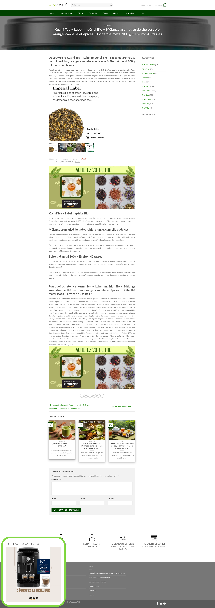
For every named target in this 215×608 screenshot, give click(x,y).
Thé (79, 13)
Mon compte (94, 586)
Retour (91, 595)
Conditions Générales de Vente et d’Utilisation (107, 573)
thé (61, 159)
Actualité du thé (148, 65)
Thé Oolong (146, 99)
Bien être (145, 69)
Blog (143, 13)
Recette (145, 78)
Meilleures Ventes (67, 13)
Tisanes (105, 13)
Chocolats (116, 13)
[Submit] (111, 5)
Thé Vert (107, 26)
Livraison (92, 590)
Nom (54, 499)
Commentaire (57, 479)
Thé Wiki (145, 108)
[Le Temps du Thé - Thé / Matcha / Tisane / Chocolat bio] (58, 5)
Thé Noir (145, 95)
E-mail (82, 499)
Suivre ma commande (97, 582)
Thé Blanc (146, 86)
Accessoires (130, 13)
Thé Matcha (93, 13)
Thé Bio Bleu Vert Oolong (121, 406)
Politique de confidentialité (99, 577)
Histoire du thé (148, 73)
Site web (111, 499)
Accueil (52, 13)
